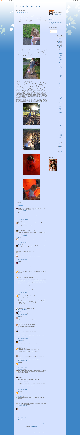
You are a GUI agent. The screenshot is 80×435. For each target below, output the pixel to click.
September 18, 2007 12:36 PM (23, 338)
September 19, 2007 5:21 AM (22, 417)
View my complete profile (57, 14)
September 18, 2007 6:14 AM (22, 248)
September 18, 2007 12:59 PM (23, 345)
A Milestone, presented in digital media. (60, 133)
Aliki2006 (19, 244)
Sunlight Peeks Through (60, 88)
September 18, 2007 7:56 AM (22, 259)
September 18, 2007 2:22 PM (22, 360)
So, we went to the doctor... (60, 122)
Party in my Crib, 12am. (60, 84)
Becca (19, 270)
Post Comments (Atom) (33, 426)
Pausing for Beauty (60, 103)
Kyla (55, 10)
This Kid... (60, 74)
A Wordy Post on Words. (60, 77)
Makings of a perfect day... (60, 114)
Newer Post (18, 423)
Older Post (45, 423)
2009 (59, 42)
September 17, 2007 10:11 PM (23, 210)
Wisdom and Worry (60, 118)
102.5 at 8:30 (60, 125)
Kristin (19, 323)
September (61, 53)
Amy (19, 347)
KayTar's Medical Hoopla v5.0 (54, 20)
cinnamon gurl (20, 407)
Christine (19, 254)
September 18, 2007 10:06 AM (23, 314)
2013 (59, 37)
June (60, 143)
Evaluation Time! (60, 81)
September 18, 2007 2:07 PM (22, 352)
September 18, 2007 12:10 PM (23, 327)
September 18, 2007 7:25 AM (22, 252)
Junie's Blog (20, 396)
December (60, 46)
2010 (59, 41)
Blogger (44, 432)
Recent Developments (60, 109)
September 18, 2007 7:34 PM (22, 394)
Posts (52, 30)
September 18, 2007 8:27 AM (22, 273)
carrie (19, 221)
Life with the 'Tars (28, 6)
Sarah (19, 354)
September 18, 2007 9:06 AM (22, 292)
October (60, 51)
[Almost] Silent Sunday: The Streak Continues (60, 98)
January (60, 151)
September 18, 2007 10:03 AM (23, 309)
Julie (19, 250)
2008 (59, 44)
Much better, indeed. (60, 67)
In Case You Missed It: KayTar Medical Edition (56, 24)
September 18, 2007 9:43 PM (22, 405)
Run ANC (19, 311)
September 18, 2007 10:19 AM (23, 321)
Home (32, 423)
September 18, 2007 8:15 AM (22, 268)
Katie (19, 391)
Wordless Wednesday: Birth (60, 59)
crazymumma (20, 340)
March (60, 147)
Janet (19, 316)
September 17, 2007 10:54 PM (23, 219)
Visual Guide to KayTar (53, 19)
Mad (19, 261)
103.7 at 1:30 (60, 127)
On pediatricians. (60, 63)
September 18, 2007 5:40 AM (22, 242)
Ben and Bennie (21, 369)
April (60, 146)
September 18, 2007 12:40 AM (23, 235)
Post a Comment (19, 419)
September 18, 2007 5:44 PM (22, 389)
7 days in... (60, 138)
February (60, 149)
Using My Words (20, 388)
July (60, 142)
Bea (18, 237)
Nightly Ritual (60, 107)
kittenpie (19, 329)
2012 (59, 38)
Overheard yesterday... (60, 92)
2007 (59, 45)
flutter (19, 362)
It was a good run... (60, 71)
